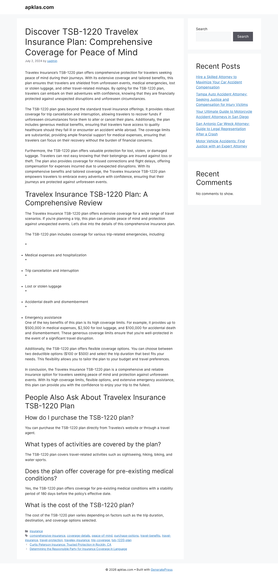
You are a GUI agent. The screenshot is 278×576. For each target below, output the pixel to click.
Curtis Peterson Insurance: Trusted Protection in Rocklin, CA (70, 544)
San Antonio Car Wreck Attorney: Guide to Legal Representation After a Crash (223, 129)
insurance (36, 531)
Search (201, 29)
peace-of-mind (102, 535)
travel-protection (51, 540)
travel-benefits (150, 535)
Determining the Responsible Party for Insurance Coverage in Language (78, 549)
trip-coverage (100, 540)
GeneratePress (162, 570)
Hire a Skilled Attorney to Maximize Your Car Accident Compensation (219, 82)
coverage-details (78, 535)
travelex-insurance (77, 540)
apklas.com (39, 7)
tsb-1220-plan (121, 540)
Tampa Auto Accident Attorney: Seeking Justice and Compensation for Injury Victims (222, 99)
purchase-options (126, 535)
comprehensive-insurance (47, 535)
